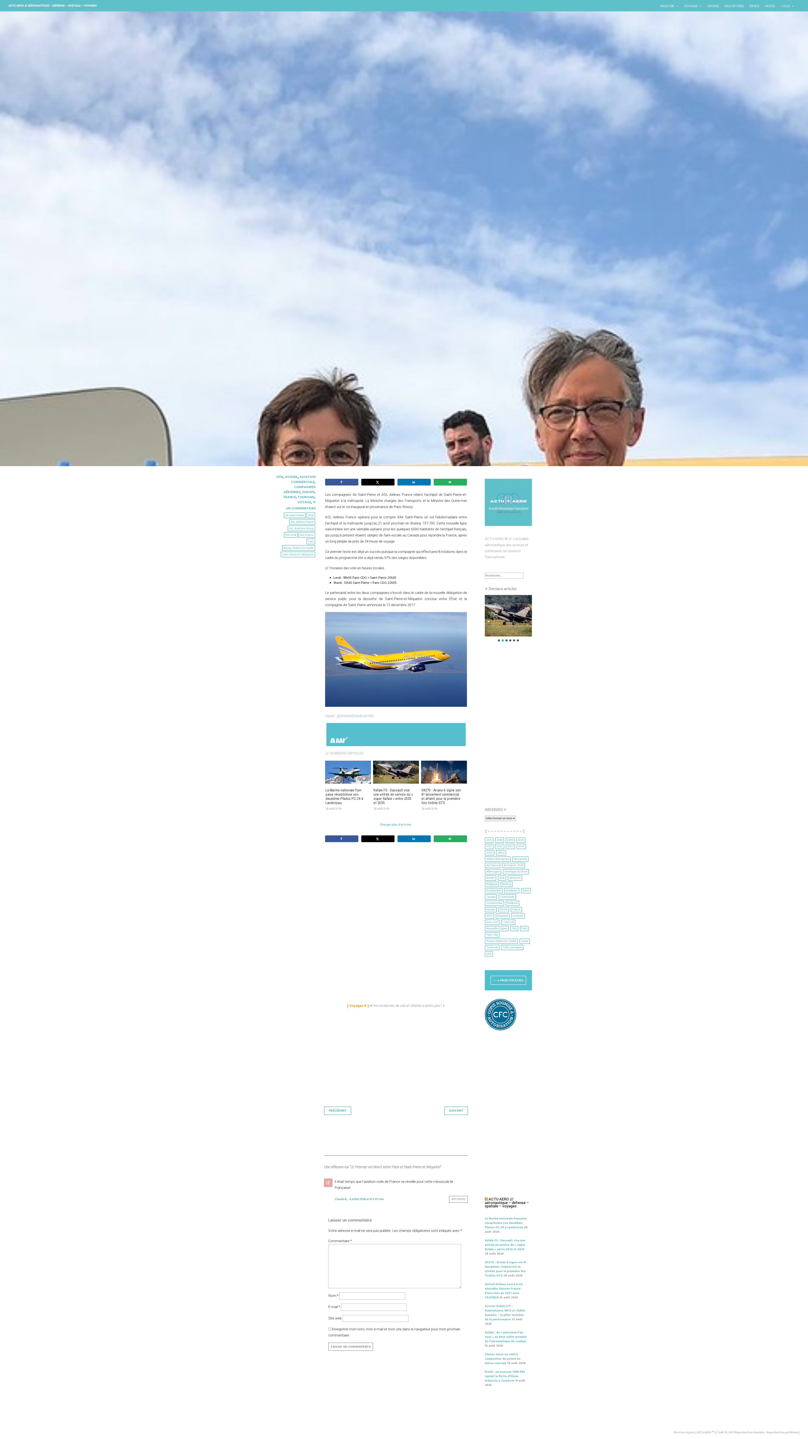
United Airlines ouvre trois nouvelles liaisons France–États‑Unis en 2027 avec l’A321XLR (504, 1291)
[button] (508, 615)
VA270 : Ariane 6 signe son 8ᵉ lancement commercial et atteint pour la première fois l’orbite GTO (441, 796)
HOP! (489, 916)
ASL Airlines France (302, 522)
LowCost (508, 922)
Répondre (458, 1199)
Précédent (338, 1111)
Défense (713, 6)
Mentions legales (684, 1432)
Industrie (667, 6)
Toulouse (492, 947)
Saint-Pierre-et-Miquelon (298, 554)
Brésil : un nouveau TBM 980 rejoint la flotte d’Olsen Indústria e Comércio (505, 1376)
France (290, 497)
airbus (501, 852)
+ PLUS (785, 6)
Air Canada (520, 859)
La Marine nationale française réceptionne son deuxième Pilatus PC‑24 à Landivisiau (344, 796)
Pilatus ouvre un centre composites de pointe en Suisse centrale (502, 1359)
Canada (491, 897)
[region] (508, 618)
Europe (308, 492)
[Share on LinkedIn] (414, 482)
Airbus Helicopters (497, 859)
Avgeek (291, 477)
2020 (521, 840)
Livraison (518, 916)
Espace (754, 6)
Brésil (525, 890)
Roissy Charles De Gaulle (299, 548)
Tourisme (306, 497)
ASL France (307, 535)
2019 (510, 840)
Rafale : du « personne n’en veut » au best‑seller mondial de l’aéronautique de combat (505, 1337)
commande (507, 897)
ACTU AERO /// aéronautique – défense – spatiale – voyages (52, 5)
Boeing (506, 884)
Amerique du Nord (515, 871)
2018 (279, 477)
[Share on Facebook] (341, 482)
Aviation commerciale (303, 479)
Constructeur (494, 903)
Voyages (691, 6)
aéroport (515, 878)
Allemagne (493, 871)
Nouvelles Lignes (496, 928)
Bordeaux (512, 890)
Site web (335, 1318)
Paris (311, 541)
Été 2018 (290, 535)
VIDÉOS (770, 6)
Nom (333, 1296)
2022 (500, 846)
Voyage (304, 502)
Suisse (524, 941)
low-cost (492, 922)
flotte (504, 909)
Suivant (456, 1111)
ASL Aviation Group (301, 528)
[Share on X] (378, 482)
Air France (492, 865)
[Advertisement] (397, 892)
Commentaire (340, 1241)
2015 (489, 840)
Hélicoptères (734, 6)
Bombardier (493, 890)
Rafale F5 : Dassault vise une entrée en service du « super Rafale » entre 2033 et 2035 (393, 796)
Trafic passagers (512, 947)
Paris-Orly (492, 934)
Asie (502, 878)
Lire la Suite (292, 282)
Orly (514, 928)
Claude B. (341, 1199)
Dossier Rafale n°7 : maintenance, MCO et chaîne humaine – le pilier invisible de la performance (505, 1313)
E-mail (334, 1307)
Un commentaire (301, 508)
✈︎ (314, 502)
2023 (510, 846)
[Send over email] (450, 482)
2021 (489, 846)
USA (489, 953)
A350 (489, 852)
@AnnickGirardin (350, 716)
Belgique (491, 884)
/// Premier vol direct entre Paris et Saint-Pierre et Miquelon (387, 258)
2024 (521, 846)
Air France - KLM (513, 865)
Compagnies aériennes (299, 489)
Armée (490, 878)
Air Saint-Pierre (294, 515)
